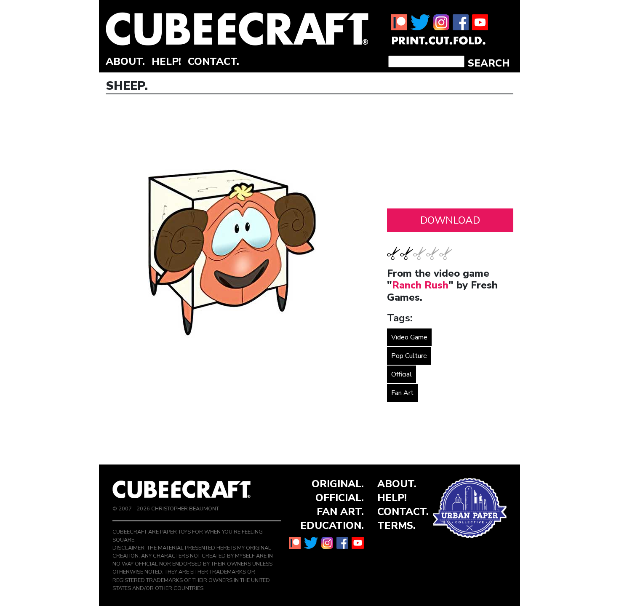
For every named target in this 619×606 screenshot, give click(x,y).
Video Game (409, 337)
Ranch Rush (420, 285)
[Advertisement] (450, 153)
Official (401, 374)
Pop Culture (409, 355)
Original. (338, 484)
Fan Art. (340, 511)
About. (125, 61)
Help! (166, 61)
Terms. (396, 525)
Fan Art (402, 393)
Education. (332, 525)
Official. (339, 498)
